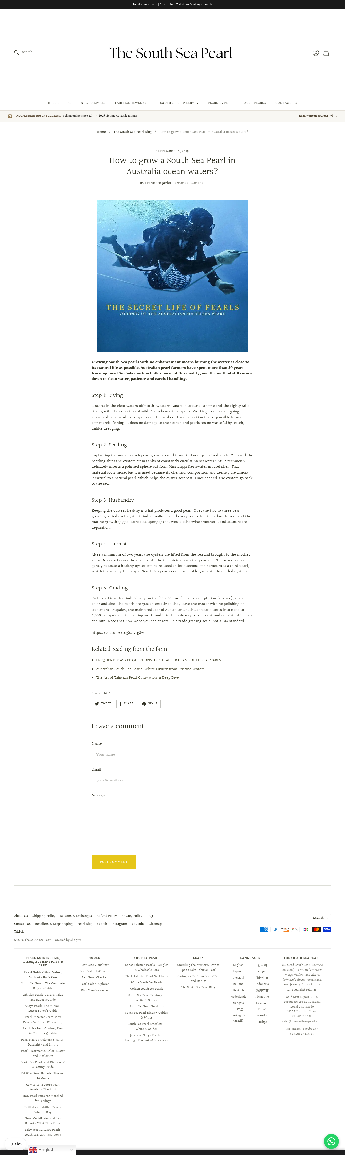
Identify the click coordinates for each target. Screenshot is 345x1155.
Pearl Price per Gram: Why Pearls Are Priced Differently (42, 1020)
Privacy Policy (131, 916)
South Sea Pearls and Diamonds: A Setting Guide (43, 1065)
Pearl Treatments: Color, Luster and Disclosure (43, 1054)
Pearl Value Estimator (95, 971)
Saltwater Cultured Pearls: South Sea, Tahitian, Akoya (42, 1132)
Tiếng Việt (262, 996)
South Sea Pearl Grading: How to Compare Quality (42, 1031)
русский (238, 977)
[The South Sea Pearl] (172, 52)
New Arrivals (93, 103)
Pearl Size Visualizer (95, 965)
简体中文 (262, 977)
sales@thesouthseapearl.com (302, 1021)
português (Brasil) (238, 1018)
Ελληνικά (262, 1003)
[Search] (16, 52)
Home (101, 132)
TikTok (19, 932)
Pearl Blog (84, 924)
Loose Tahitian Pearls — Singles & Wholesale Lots (146, 967)
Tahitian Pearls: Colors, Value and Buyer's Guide (42, 997)
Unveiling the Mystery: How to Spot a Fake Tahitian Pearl (198, 967)
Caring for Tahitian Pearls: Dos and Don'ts (198, 979)
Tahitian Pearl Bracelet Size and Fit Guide (43, 1076)
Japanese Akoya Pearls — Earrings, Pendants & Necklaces (146, 1038)
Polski (262, 1009)
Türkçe (262, 1022)
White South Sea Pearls (146, 982)
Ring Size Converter (94, 990)
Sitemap (155, 924)
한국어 (262, 965)
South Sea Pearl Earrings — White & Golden (146, 998)
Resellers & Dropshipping (54, 924)
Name (97, 743)
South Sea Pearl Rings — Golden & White (146, 1015)
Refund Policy (106, 916)
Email (96, 769)
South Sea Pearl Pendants (146, 1006)
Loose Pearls (253, 103)
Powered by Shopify (67, 940)
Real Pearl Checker (95, 977)
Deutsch (238, 990)
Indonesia (262, 984)
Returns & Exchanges (76, 916)
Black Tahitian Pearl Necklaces (146, 976)
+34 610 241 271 (301, 1016)
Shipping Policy (43, 916)
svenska (262, 1015)
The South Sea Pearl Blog (133, 132)
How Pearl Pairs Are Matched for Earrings (43, 1099)
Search (102, 924)
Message (99, 795)
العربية (262, 971)
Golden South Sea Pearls (146, 989)
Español (238, 971)
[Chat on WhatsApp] (331, 1141)
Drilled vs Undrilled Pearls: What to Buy (42, 1110)
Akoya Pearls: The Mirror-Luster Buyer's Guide (43, 1009)
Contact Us (286, 103)
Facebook (309, 1028)
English (318, 917)
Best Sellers (60, 103)
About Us (21, 916)
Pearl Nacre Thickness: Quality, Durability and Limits (42, 1042)
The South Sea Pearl (38, 940)
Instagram (119, 924)
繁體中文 (262, 990)
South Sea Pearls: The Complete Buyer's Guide (43, 986)
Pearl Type (218, 103)
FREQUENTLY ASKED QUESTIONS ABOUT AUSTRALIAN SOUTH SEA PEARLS (158, 660)
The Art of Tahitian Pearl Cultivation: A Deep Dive (137, 678)
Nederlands (238, 996)
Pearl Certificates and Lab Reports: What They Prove (43, 1121)
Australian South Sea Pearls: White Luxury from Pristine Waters (150, 669)
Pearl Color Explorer (94, 984)
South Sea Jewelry (177, 103)
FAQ (150, 916)
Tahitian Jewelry (130, 103)
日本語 (238, 1009)
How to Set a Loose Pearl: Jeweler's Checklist (43, 1087)
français (238, 1003)
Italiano (238, 984)
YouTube (138, 924)
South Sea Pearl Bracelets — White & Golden (146, 1027)
